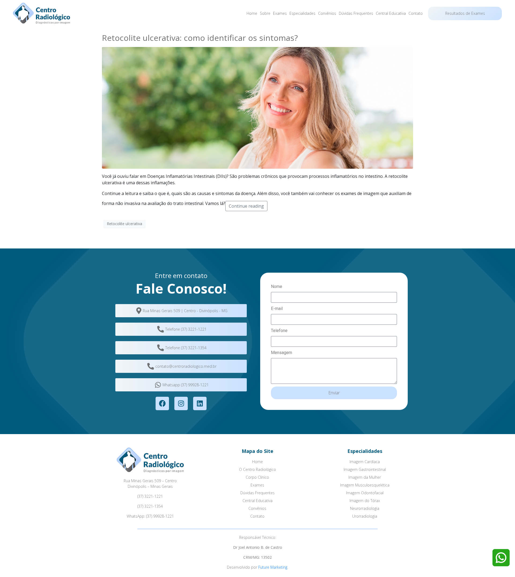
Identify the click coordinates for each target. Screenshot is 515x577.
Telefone (279, 330)
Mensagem (281, 352)
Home (252, 13)
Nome (276, 286)
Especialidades (302, 13)
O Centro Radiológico (257, 469)
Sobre (265, 13)
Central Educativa (391, 13)
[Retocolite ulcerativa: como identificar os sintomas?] (257, 107)
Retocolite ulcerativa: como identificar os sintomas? (200, 37)
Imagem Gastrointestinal (365, 469)
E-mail (277, 308)
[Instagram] (181, 403)
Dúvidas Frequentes (356, 13)
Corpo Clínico (257, 477)
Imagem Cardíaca (365, 461)
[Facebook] (162, 403)
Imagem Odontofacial (365, 492)
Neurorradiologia (364, 508)
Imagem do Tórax (365, 500)
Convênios (327, 13)
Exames (280, 13)
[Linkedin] (200, 403)
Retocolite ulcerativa (124, 223)
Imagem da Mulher (364, 477)
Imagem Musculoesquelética (364, 485)
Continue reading (246, 206)
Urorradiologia (364, 516)
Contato (416, 13)
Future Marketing (272, 567)
